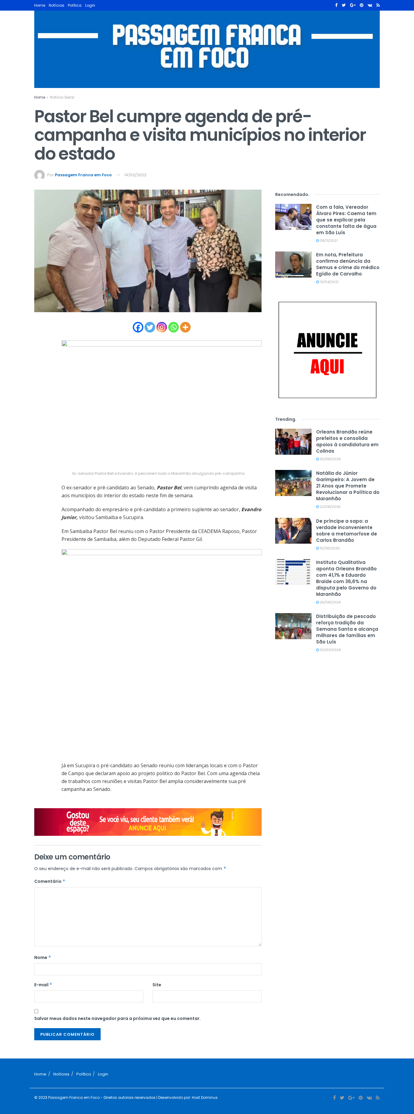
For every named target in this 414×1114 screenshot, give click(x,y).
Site (156, 985)
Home (39, 5)
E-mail (43, 985)
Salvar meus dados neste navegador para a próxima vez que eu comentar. (117, 1018)
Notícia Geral (62, 97)
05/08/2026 (330, 459)
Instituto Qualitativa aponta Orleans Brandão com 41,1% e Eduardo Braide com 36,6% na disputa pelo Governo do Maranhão (346, 578)
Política (75, 5)
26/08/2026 (330, 602)
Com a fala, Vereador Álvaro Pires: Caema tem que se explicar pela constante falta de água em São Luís (346, 220)
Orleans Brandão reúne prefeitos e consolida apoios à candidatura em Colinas (347, 441)
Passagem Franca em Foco (83, 175)
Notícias (56, 5)
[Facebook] (138, 327)
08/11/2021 (328, 240)
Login (90, 5)
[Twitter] (150, 327)
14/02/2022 (135, 175)
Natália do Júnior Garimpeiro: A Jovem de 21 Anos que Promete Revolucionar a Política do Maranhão (347, 486)
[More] (185, 327)
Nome (42, 957)
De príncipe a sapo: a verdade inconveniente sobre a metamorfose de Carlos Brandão (346, 530)
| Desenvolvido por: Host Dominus (186, 1097)
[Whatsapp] (173, 327)
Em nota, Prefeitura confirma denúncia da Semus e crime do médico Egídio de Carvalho (347, 264)
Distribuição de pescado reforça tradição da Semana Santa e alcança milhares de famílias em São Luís (347, 629)
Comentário (49, 881)
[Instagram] (161, 327)
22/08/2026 (330, 506)
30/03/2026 (330, 649)
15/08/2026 (329, 548)
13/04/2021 (329, 281)
